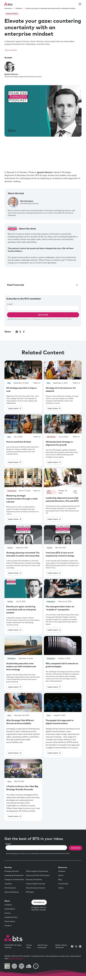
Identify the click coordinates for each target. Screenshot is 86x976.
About (7, 901)
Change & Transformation (14, 879)
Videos (60, 888)
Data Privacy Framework (42, 946)
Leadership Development (14, 875)
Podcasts (61, 871)
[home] (8, 4)
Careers (7, 913)
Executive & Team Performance (38, 875)
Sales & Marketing (11, 892)
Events (60, 875)
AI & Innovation (10, 888)
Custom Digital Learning (35, 884)
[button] (79, 4)
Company (8, 905)
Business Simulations (34, 879)
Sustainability (9, 909)
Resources (62, 867)
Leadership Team (11, 917)
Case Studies (63, 884)
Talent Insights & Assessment (37, 871)
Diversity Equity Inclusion (35, 888)
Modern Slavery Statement (61, 946)
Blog (60, 879)
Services (8, 867)
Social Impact (9, 921)
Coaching (8, 884)
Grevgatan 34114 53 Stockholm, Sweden (38, 909)
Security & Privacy (16, 958)
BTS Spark (30, 892)
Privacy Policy (29, 946)
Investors (7, 925)
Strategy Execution (11, 871)
